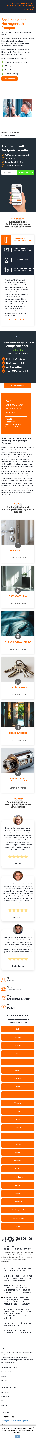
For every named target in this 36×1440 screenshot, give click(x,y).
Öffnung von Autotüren (18, 642)
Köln (17, 1054)
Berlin (18, 1029)
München (18, 1045)
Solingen (18, 1152)
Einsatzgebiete (7, 1372)
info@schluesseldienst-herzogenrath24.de (14, 426)
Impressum (5, 1392)
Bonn (18, 1111)
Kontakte (5, 1380)
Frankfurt (18, 1062)
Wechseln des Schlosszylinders (18, 780)
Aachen (18, 1193)
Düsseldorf (18, 1078)
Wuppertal (18, 1103)
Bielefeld (18, 1169)
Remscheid (18, 1202)
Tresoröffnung (18, 596)
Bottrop (18, 1185)
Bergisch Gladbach (18, 1218)
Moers (18, 1226)
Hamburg (18, 1037)
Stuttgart (18, 1070)
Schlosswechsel (18, 733)
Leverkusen (18, 1144)
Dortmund (18, 1086)
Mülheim (18, 1128)
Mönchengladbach (18, 1210)
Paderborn (18, 1160)
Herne (18, 1136)
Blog (3, 1401)
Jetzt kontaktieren (16, 319)
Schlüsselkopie (18, 687)
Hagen (18, 1119)
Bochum (18, 1095)
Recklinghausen (18, 1177)
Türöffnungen (18, 551)
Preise (4, 1376)
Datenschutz (6, 1396)
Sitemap (4, 1405)
